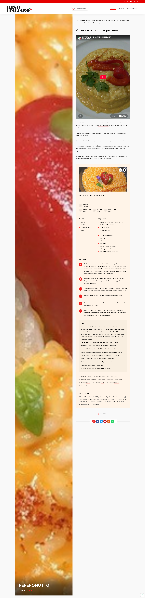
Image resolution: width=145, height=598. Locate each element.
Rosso (87, 386)
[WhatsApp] (112, 421)
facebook (124, 1)
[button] (124, 170)
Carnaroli (116, 383)
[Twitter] (101, 421)
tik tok (137, 1)
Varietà (121, 9)
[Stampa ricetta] (120, 170)
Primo (103, 376)
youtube (131, 1)
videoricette (132, 9)
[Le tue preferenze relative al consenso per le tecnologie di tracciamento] (142, 595)
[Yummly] (108, 421)
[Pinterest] (105, 421)
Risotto (88, 383)
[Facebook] (97, 421)
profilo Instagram (103, 125)
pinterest (134, 1)
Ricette (113, 9)
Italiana (116, 376)
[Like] (94, 421)
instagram (127, 1)
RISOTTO (103, 414)
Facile (102, 383)
